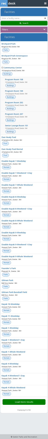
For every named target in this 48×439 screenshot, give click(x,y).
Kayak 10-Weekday (11, 304)
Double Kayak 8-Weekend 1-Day (17, 208)
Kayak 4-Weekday (10, 363)
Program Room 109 (14, 91)
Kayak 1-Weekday (10, 328)
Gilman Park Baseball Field (14, 292)
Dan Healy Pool (9, 137)
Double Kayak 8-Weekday (14, 196)
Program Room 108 (14, 79)
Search (25, 23)
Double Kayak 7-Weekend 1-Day (17, 173)
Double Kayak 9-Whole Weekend (17, 256)
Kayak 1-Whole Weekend (13, 351)
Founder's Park (9, 268)
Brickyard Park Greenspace (15, 55)
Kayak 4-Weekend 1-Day (13, 375)
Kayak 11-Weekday (11, 316)
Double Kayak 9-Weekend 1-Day (17, 244)
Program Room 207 (14, 114)
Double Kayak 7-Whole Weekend (17, 184)
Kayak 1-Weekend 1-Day (13, 339)
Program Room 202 (14, 102)
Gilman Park (7, 280)
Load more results (24, 401)
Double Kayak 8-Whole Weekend (17, 220)
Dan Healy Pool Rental (12, 149)
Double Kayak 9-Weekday (14, 232)
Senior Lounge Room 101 (16, 125)
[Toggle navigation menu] (45, 3)
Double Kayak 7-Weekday (14, 161)
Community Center (13, 67)
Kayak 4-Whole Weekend (13, 387)
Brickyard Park (8, 43)
